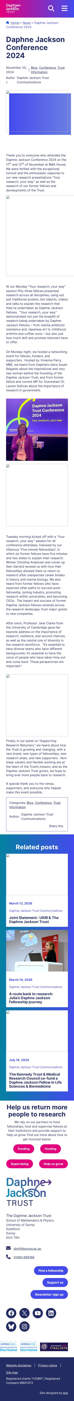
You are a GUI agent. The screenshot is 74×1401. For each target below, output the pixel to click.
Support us (55, 1282)
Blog (34, 68)
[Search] (51, 8)
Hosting (50, 1149)
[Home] (13, 9)
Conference (47, 68)
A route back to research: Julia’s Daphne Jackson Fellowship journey (31, 998)
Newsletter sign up (49, 1294)
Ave (65, 1393)
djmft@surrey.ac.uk (27, 1249)
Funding (24, 1149)
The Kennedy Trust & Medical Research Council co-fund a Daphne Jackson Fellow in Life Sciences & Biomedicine (35, 1080)
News (27, 23)
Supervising (19, 1164)
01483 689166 (24, 1257)
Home (15, 23)
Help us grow (53, 1164)
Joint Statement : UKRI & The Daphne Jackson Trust (34, 920)
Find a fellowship (51, 1270)
